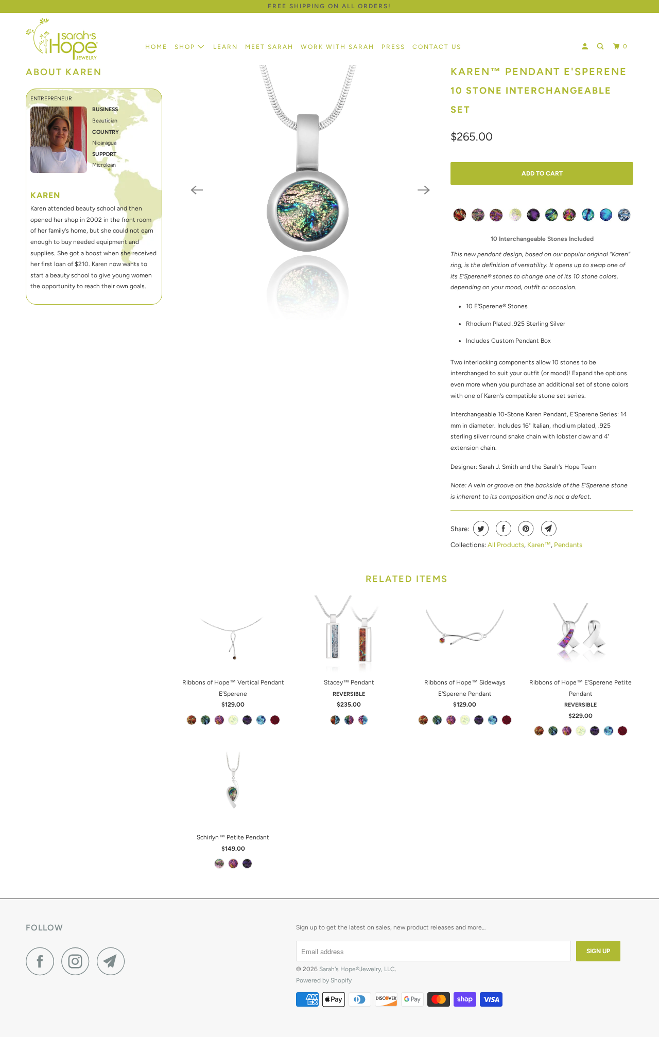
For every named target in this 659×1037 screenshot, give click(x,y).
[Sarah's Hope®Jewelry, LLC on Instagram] (78, 961)
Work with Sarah (337, 46)
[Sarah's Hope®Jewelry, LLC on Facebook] (43, 961)
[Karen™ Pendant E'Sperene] (310, 190)
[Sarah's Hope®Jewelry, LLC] (78, 39)
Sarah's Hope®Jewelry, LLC (357, 969)
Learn (225, 46)
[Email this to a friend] (548, 528)
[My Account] (586, 46)
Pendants (568, 545)
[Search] (601, 46)
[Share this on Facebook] (502, 528)
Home (156, 46)
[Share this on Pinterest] (525, 528)
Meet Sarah (269, 46)
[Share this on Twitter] (480, 528)
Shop (186, 46)
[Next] (423, 190)
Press (393, 46)
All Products (506, 545)
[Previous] (196, 190)
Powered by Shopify (324, 980)
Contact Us (436, 46)
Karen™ (539, 545)
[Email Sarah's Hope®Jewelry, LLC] (114, 961)
